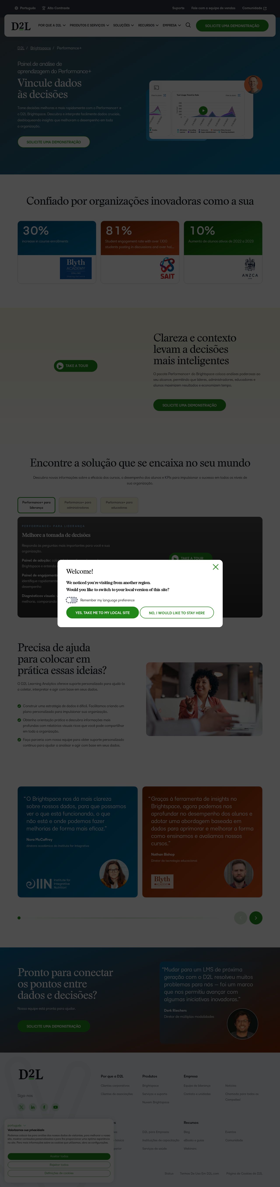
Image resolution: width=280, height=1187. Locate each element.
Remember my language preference (107, 600)
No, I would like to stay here (177, 613)
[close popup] (215, 566)
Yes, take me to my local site (102, 613)
